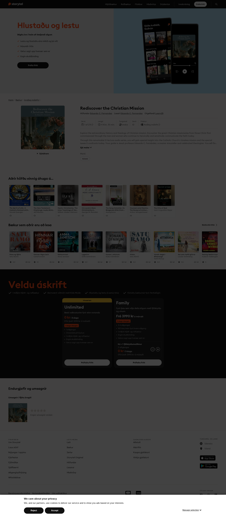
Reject (34, 510)
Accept (54, 510)
